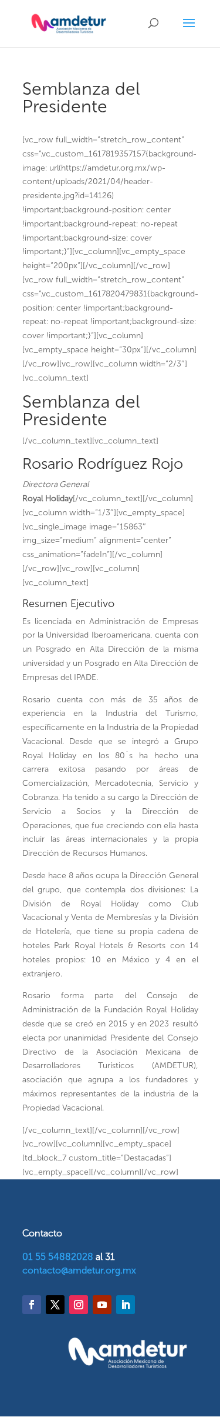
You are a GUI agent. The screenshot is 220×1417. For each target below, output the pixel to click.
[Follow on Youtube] (102, 1304)
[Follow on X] (55, 1304)
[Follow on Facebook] (31, 1304)
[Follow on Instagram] (78, 1304)
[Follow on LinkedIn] (125, 1304)
